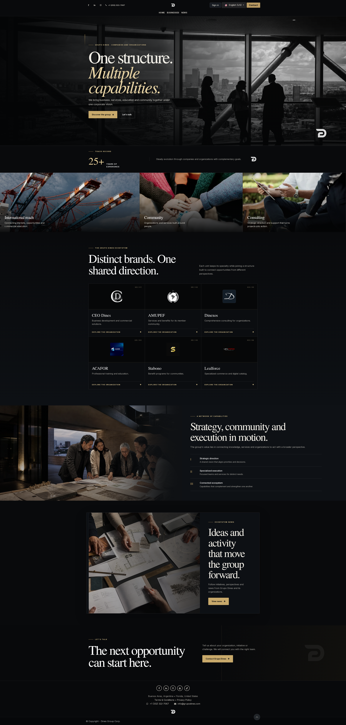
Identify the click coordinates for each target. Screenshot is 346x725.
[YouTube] (180, 688)
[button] (257, 717)
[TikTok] (187, 688)
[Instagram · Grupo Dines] (100, 5)
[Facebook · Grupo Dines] (88, 5)
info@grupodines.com (189, 703)
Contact (253, 5)
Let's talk (127, 115)
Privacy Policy (184, 700)
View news (217, 601)
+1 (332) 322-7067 (159, 703)
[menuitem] (162, 12)
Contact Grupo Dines (216, 659)
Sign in (215, 5)
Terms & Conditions (164, 700)
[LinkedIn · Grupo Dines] (94, 5)
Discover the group (101, 115)
